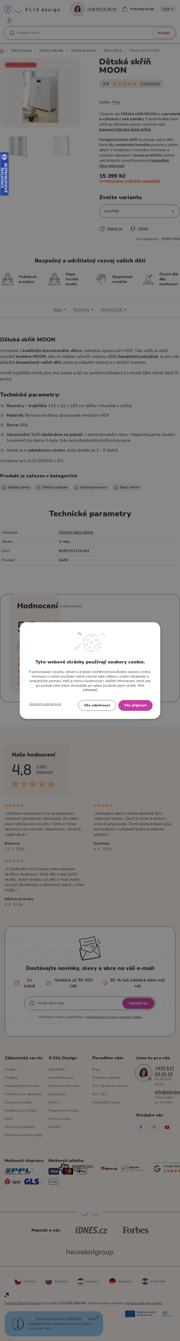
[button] (45, 704)
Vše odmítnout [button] (97, 705)
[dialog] (90, 670)
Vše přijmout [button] (135, 705)
